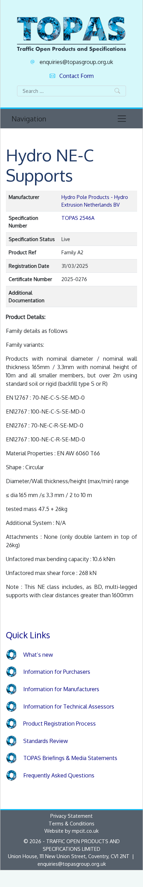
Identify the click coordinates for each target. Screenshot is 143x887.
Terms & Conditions (71, 823)
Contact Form (76, 75)
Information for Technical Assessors (68, 706)
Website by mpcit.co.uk (71, 831)
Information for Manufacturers (61, 689)
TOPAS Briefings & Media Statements (70, 757)
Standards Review (45, 740)
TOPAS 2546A (77, 218)
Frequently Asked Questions (58, 775)
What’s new (38, 654)
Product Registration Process (59, 723)
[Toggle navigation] (122, 119)
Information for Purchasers (56, 671)
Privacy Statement (71, 816)
